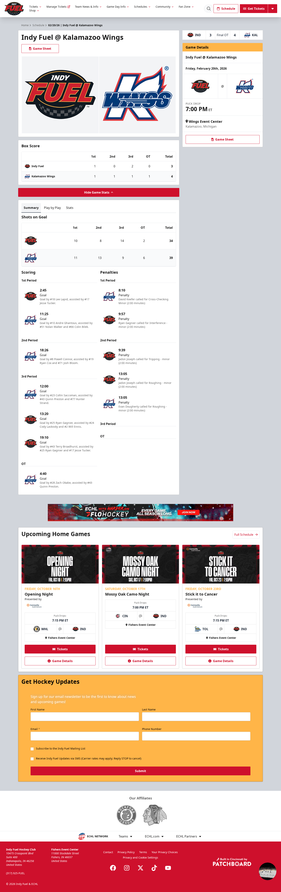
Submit (140, 771)
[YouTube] (168, 868)
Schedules (140, 6)
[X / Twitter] (140, 868)
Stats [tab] (69, 208)
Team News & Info (86, 6)
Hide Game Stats (96, 192)
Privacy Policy (126, 852)
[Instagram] (126, 868)
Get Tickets (256, 9)
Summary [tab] (31, 208)
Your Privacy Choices (165, 852)
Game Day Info (116, 6)
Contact (108, 852)
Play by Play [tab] (52, 208)
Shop (32, 10)
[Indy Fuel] (14, 9)
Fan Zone (184, 6)
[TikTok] (154, 868)
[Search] (209, 8)
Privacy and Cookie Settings (140, 857)
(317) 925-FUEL (15, 873)
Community (163, 6)
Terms (143, 852)
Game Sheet (42, 48)
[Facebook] (113, 868)
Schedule (228, 9)
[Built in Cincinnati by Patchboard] (232, 862)
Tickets (33, 6)
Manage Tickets (56, 6)
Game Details (62, 661)
